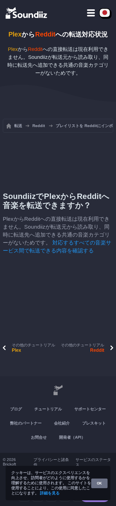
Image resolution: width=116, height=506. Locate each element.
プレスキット (94, 423)
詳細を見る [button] (50, 493)
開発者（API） (72, 437)
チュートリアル (48, 409)
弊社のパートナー (26, 423)
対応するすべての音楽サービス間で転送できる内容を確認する (57, 247)
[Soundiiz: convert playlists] (58, 390)
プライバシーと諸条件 (51, 462)
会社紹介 (62, 423)
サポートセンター (90, 409)
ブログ (16, 409)
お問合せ (39, 437)
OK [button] (99, 483)
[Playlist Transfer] (27, 12)
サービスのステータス (93, 462)
